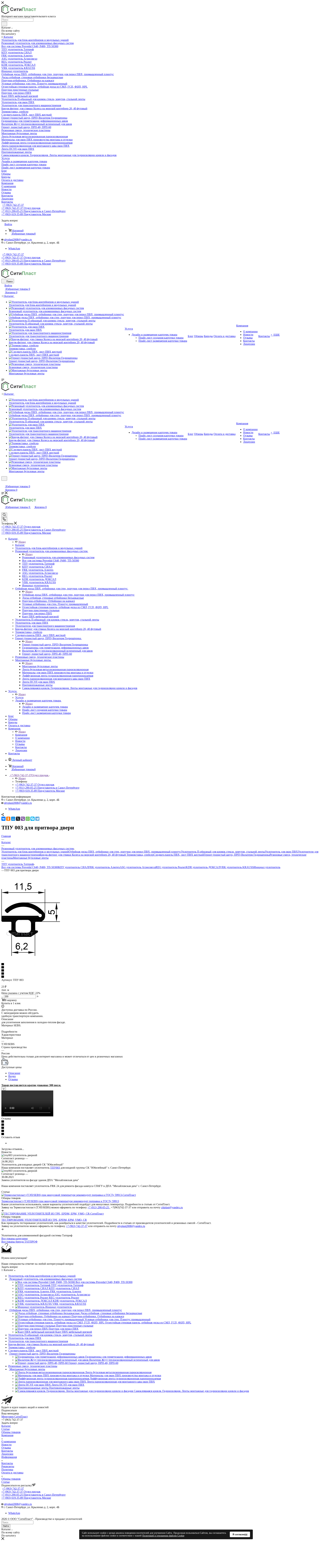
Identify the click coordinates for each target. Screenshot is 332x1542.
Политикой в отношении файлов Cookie (163, 1535)
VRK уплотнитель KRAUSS (237, 867)
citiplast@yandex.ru (172, 1207)
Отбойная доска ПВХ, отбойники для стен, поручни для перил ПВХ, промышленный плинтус (78, 594)
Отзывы (13, 1079)
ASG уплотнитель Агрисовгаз (138, 867)
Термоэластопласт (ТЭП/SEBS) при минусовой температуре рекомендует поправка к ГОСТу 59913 (60, 1201)
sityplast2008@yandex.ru (18, 239)
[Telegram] (37, 819)
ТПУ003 (55, 1167)
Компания (21, 734)
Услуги (19, 697)
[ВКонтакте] (3, 819)
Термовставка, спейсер (140, 854)
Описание (14, 1073)
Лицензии (7, 1453)
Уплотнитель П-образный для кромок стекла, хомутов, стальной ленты (223, 851)
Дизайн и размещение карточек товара (45, 706)
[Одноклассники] (8, 819)
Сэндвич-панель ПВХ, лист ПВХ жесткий (179, 854)
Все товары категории (14, 1238)
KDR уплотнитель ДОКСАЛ (203, 867)
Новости (6, 1444)
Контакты (7, 1450)
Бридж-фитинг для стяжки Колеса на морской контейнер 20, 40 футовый (83, 854)
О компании (8, 1441)
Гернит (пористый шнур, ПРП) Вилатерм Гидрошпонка (55, 644)
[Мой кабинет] (2, 482)
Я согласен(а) (240, 1534)
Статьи (5, 1429)
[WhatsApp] (28, 819)
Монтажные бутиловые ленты (40, 666)
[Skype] (32, 819)
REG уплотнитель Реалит (171, 867)
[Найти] (4, 24)
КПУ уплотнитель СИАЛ (73, 867)
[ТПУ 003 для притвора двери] (30, 955)
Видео (12, 1076)
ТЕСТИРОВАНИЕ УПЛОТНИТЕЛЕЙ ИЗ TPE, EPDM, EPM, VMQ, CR (44, 1219)
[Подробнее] (2, 1210)
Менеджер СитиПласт (14, 1416)
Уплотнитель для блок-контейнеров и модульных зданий (35, 851)
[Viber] (23, 819)
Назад (22, 541)
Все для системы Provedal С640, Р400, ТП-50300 (29, 867)
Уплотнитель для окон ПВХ (281, 851)
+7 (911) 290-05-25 (98, 1207)
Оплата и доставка (12, 1472)
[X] (18, 819)
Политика (7, 1469)
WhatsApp (14, 248)
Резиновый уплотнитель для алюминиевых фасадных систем (58, 557)
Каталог (20, 545)
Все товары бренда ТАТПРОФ (19, 1241)
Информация (9, 1457)
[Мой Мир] (13, 819)
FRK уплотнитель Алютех (104, 867)
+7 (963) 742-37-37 (13, 204)
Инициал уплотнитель (267, 867)
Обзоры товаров (11, 1432)
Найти (6, 1526)
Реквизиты (7, 1466)
